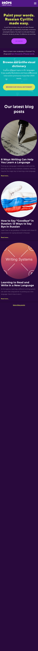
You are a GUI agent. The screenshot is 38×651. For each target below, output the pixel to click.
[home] (7, 3)
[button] (35, 3)
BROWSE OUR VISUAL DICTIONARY (19, 87)
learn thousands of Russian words (22, 54)
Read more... (5, 176)
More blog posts (19, 305)
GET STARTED (19, 41)
